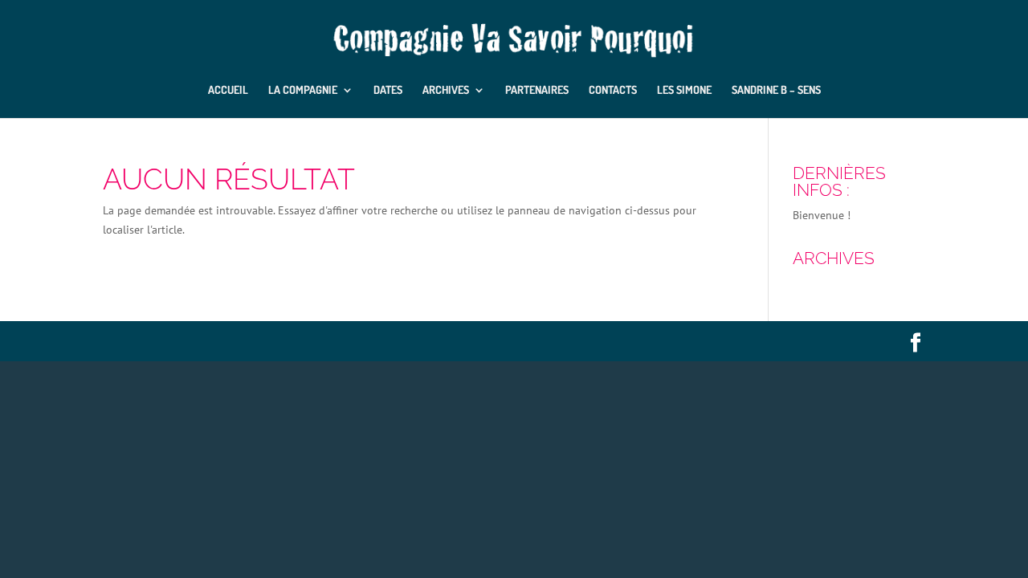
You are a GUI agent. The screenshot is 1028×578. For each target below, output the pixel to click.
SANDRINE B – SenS (776, 90)
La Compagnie (302, 90)
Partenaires (537, 90)
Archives (445, 90)
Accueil (228, 90)
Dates (387, 90)
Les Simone (684, 90)
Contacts (613, 90)
